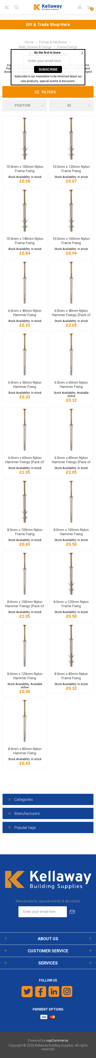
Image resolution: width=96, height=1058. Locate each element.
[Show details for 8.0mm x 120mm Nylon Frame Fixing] (71, 573)
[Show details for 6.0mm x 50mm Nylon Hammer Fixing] (25, 354)
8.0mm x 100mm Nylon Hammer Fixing (71, 532)
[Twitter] (27, 991)
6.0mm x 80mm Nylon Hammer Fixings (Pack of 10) (71, 462)
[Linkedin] (53, 991)
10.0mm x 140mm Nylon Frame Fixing (24, 241)
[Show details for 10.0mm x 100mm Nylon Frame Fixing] (25, 138)
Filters (49, 92)
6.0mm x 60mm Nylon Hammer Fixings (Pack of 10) (24, 462)
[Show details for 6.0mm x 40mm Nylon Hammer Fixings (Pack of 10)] (71, 282)
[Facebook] (40, 991)
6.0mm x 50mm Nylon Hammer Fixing (24, 384)
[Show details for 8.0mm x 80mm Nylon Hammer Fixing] (25, 720)
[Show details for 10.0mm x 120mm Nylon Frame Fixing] (71, 138)
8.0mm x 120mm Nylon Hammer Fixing (24, 676)
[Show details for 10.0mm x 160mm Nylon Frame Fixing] (71, 210)
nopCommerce (57, 1040)
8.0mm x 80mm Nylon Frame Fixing (71, 676)
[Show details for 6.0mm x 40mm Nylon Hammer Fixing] (25, 282)
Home (29, 42)
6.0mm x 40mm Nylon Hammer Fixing (24, 313)
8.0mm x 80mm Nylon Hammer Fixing (24, 751)
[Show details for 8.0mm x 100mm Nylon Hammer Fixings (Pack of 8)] (25, 573)
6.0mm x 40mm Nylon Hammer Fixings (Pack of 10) (71, 315)
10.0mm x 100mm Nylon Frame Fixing (24, 169)
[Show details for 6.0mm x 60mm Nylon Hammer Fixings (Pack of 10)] (25, 429)
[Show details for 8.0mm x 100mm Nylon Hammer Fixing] (71, 501)
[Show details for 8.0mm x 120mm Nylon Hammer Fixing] (25, 645)
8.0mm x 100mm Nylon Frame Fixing (24, 532)
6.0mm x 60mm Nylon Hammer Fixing (71, 384)
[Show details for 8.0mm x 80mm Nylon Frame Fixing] (71, 645)
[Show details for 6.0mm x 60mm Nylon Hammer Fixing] (71, 354)
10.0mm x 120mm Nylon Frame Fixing (71, 169)
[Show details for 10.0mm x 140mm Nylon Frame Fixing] (25, 210)
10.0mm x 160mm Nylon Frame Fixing (71, 241)
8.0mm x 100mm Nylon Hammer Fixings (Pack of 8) (24, 606)
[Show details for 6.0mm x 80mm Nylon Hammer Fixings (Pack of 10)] (71, 429)
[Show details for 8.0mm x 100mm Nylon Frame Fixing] (25, 501)
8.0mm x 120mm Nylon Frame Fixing (71, 604)
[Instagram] (67, 991)
